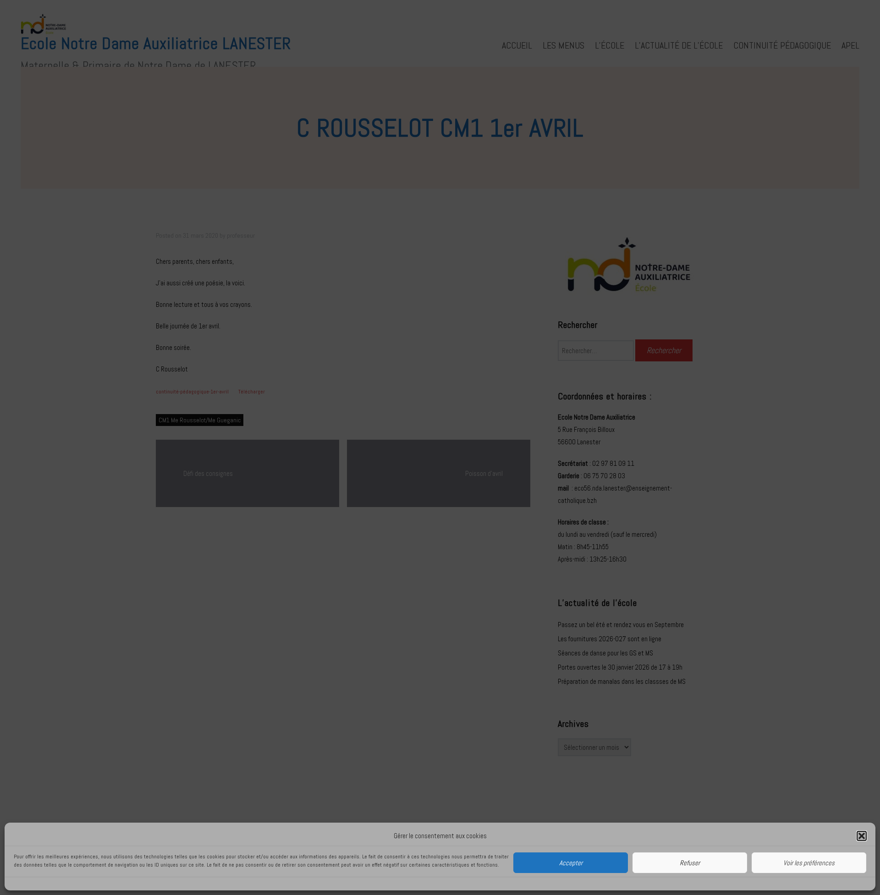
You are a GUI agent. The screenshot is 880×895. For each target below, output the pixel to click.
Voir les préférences (809, 862)
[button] (861, 835)
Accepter (571, 862)
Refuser (690, 862)
